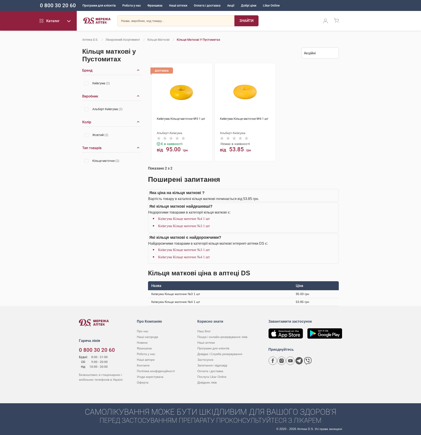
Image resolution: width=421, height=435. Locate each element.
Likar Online (271, 5)
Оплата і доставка (207, 5)
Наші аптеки (178, 5)
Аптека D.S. (90, 39)
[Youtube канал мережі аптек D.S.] (290, 360)
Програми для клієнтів (99, 5)
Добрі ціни (248, 5)
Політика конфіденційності (156, 371)
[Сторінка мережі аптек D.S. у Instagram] (281, 360)
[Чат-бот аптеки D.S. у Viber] (307, 360)
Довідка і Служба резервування (219, 354)
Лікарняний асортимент (122, 39)
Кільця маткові (158, 39)
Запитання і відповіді (212, 365)
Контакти (143, 365)
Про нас (142, 331)
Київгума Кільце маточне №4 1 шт (184, 219)
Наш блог (204, 331)
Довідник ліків (207, 382)
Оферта (142, 382)
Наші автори (146, 359)
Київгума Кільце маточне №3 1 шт (184, 226)
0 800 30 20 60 (58, 5)
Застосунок (205, 359)
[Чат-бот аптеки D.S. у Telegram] (299, 360)
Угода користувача (150, 376)
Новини (142, 342)
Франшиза (154, 5)
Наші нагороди (147, 337)
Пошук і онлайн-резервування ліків (222, 337)
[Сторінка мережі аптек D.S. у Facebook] (272, 360)
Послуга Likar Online (212, 376)
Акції (230, 5)
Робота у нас (131, 5)
